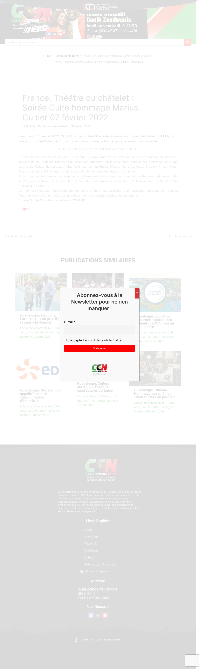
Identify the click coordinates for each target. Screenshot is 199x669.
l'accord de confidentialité (101, 340)
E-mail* (69, 322)
